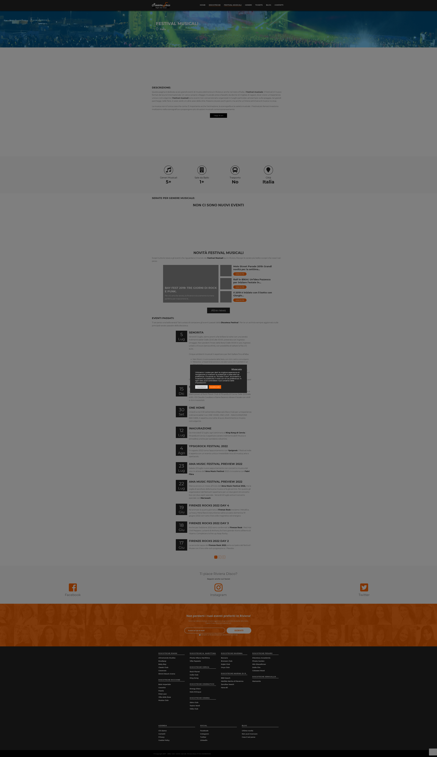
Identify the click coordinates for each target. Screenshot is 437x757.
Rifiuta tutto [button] (236, 369)
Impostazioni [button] (201, 387)
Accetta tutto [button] (215, 387)
